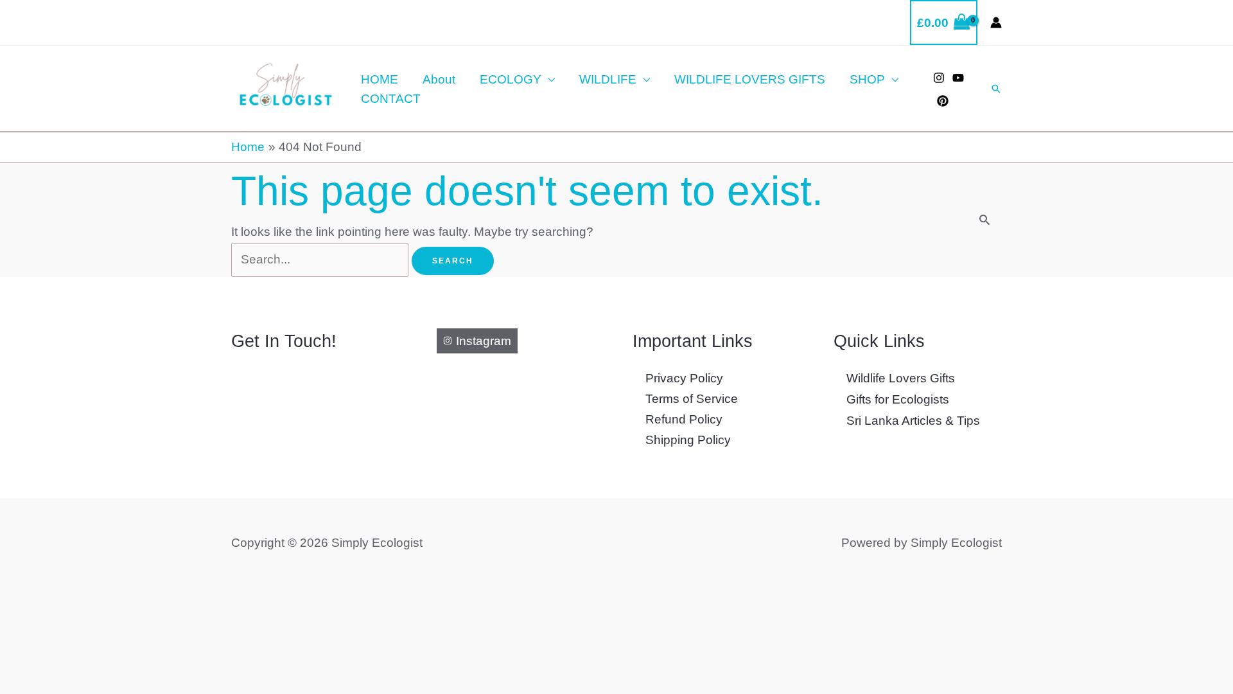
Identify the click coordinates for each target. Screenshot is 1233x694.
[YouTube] (958, 78)
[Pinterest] (943, 101)
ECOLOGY (510, 79)
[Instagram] (939, 78)
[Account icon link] (996, 22)
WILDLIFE (607, 79)
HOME (379, 79)
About (439, 79)
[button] (996, 88)
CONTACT (391, 98)
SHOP (867, 79)
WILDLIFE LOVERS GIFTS (749, 79)
